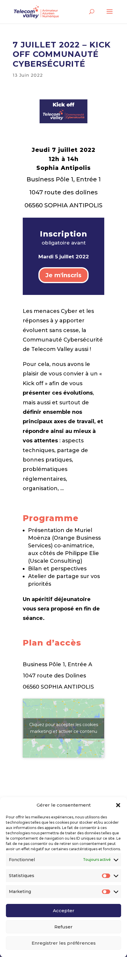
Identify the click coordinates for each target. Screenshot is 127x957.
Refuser (63, 927)
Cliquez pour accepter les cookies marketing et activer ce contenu (63, 728)
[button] (118, 805)
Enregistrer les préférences (64, 943)
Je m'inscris (63, 275)
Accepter (63, 910)
